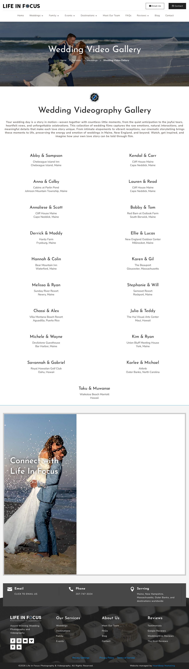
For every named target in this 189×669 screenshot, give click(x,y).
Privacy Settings (80, 657)
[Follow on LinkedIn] (19, 647)
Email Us (156, 6)
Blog (157, 15)
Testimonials (155, 626)
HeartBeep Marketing (164, 665)
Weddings (35, 15)
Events (68, 15)
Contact (179, 6)
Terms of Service (126, 657)
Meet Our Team (111, 15)
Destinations (87, 15)
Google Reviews (157, 631)
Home (20, 15)
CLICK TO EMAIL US (25, 593)
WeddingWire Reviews (161, 636)
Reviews (141, 15)
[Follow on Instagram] (19, 640)
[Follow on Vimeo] (31, 640)
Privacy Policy (107, 657)
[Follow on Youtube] (25, 640)
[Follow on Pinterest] (12, 647)
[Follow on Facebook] (12, 640)
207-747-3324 (84, 593)
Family (52, 15)
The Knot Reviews (158, 641)
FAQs (128, 15)
